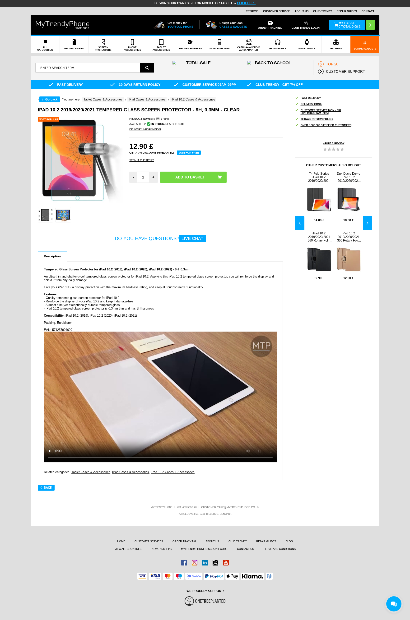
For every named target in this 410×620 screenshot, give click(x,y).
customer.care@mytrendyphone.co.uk (230, 507)
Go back (51, 99)
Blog (289, 541)
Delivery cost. (311, 104)
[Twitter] (215, 562)
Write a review (333, 143)
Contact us (245, 548)
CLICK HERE (246, 3)
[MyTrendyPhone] (62, 25)
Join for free (189, 152)
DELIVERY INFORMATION (145, 129)
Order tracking (184, 541)
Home (121, 541)
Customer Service (276, 11)
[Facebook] (184, 562)
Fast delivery (311, 97)
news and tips (162, 548)
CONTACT (368, 11)
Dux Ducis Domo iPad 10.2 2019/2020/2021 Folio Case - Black (348, 177)
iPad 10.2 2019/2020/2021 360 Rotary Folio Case (319, 237)
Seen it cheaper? (141, 160)
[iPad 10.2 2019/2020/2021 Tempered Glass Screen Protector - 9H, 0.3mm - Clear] (45, 215)
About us (212, 541)
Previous (299, 223)
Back (48, 487)
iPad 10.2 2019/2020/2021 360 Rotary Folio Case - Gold (348, 237)
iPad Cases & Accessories (130, 472)
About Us (301, 11)
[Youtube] (226, 562)
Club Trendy (322, 11)
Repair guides (347, 11)
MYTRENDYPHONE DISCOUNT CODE (204, 548)
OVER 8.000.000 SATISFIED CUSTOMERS (326, 125)
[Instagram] (194, 562)
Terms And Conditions (279, 548)
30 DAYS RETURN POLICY (317, 119)
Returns (252, 11)
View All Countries (128, 548)
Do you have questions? (159, 238)
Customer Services (149, 541)
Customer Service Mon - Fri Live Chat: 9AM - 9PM (321, 111)
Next (367, 223)
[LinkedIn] (205, 562)
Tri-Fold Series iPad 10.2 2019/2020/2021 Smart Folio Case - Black (319, 177)
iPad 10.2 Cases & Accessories (173, 472)
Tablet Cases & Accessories (90, 472)
